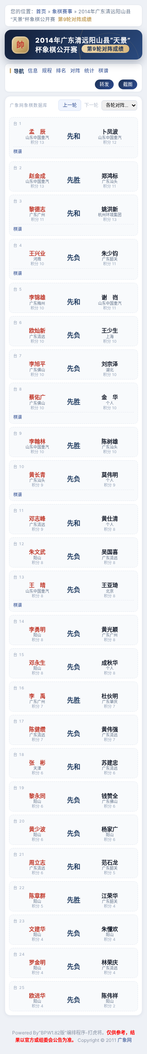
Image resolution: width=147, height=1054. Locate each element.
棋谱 (103, 71)
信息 (33, 71)
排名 (61, 71)
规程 (47, 71)
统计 (89, 71)
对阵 (75, 71)
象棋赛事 (62, 11)
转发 (104, 84)
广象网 (125, 1040)
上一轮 (70, 105)
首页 (41, 11)
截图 (127, 84)
